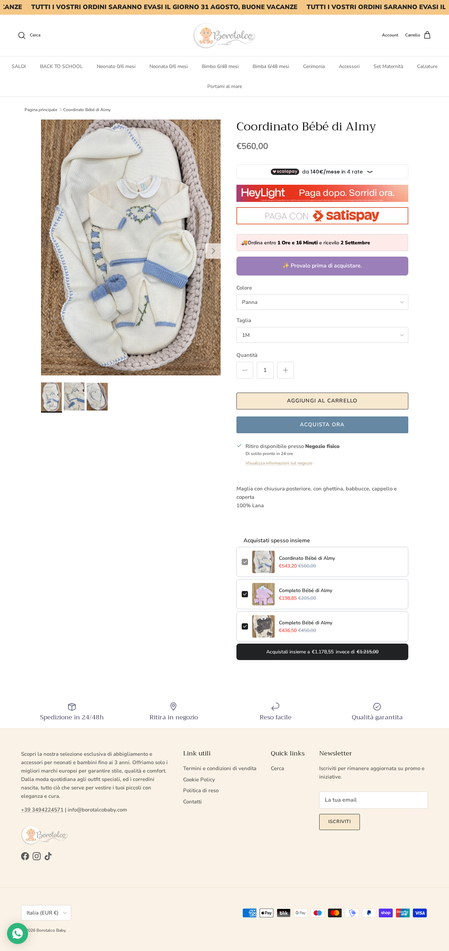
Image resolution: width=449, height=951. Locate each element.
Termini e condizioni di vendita (219, 768)
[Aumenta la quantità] (285, 370)
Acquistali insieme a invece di (322, 651)
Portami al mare (224, 86)
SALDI (19, 66)
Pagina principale (41, 110)
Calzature (427, 66)
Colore (244, 287)
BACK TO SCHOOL (61, 66)
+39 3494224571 (42, 809)
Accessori (349, 66)
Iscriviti (339, 821)
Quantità (246, 355)
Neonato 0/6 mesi (116, 66)
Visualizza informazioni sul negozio (279, 463)
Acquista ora (322, 424)
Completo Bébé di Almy (305, 590)
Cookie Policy (199, 779)
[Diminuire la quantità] (244, 370)
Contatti (192, 801)
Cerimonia (314, 66)
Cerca (277, 768)
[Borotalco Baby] (224, 35)
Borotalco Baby (50, 930)
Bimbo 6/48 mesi (220, 66)
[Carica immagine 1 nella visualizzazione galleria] (131, 247)
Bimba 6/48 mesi (271, 66)
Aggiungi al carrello (322, 400)
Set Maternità (388, 66)
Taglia (243, 320)
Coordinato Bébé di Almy (86, 110)
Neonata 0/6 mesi (168, 66)
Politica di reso (201, 790)
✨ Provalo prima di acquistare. (322, 266)
